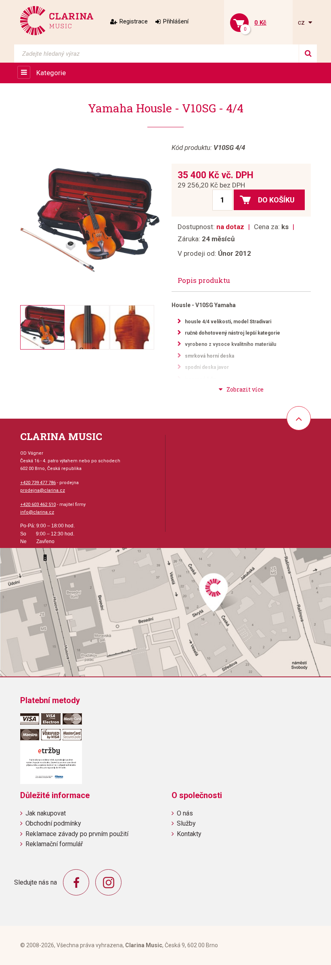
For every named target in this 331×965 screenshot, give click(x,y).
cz (302, 22)
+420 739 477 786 (38, 482)
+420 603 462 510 (38, 504)
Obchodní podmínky (53, 823)
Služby (186, 823)
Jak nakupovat (45, 813)
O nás (185, 813)
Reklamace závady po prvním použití (76, 834)
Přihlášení (176, 21)
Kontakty (189, 834)
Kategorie (51, 73)
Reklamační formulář (54, 844)
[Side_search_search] (308, 53)
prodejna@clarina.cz (42, 490)
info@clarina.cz (37, 512)
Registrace (133, 21)
